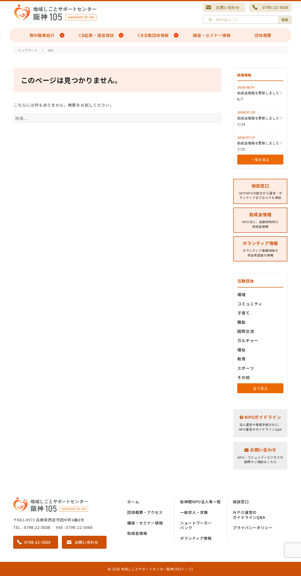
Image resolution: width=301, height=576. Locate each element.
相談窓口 (241, 501)
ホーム (133, 501)
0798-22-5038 (275, 7)
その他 (243, 377)
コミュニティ (249, 304)
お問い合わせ (228, 7)
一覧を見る (260, 159)
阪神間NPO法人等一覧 (200, 501)
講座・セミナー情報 (212, 35)
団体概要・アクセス (145, 512)
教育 (241, 359)
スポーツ (245, 368)
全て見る (260, 388)
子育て (243, 313)
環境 (241, 294)
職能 (241, 322)
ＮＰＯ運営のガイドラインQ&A (249, 514)
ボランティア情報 (196, 538)
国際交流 (245, 331)
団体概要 (263, 35)
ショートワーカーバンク (196, 525)
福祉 (241, 349)
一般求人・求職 (194, 512)
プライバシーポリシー (253, 527)
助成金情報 (137, 533)
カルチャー (247, 340)
